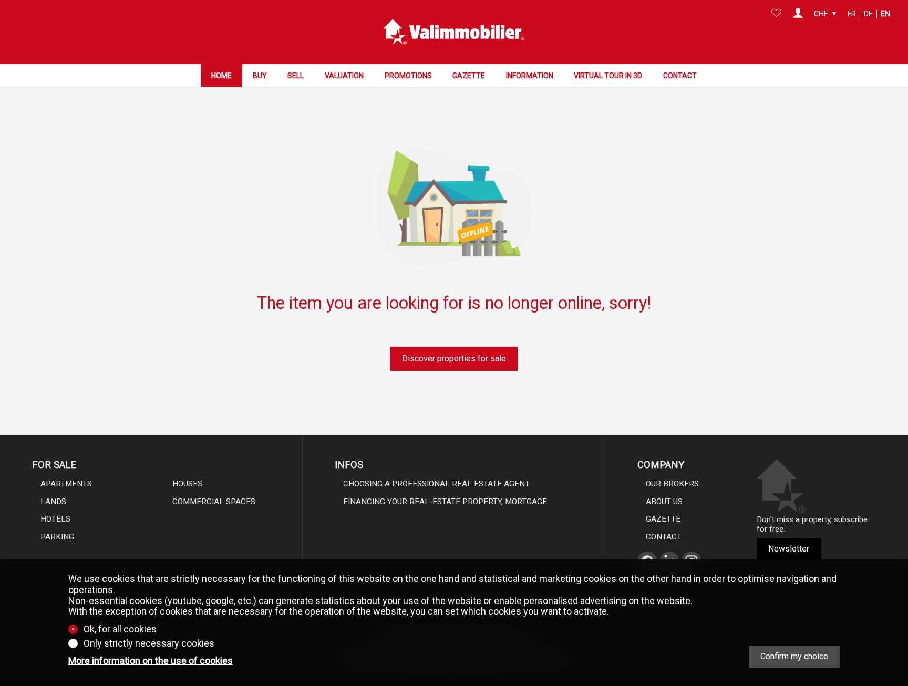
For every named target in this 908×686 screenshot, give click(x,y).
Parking (57, 537)
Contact (680, 75)
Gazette (468, 75)
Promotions (408, 75)
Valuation (344, 75)
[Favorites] (776, 14)
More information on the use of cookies (150, 661)
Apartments (66, 483)
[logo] (454, 32)
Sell (295, 75)
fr (852, 13)
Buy (260, 75)
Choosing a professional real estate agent (436, 483)
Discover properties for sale (454, 358)
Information (529, 75)
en (885, 13)
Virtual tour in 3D (608, 75)
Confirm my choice (794, 656)
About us (664, 501)
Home (221, 75)
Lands (53, 501)
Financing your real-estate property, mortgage (445, 501)
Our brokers (672, 483)
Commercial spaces (213, 501)
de (868, 13)
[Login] (798, 14)
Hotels (55, 519)
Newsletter (788, 549)
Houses (187, 483)
